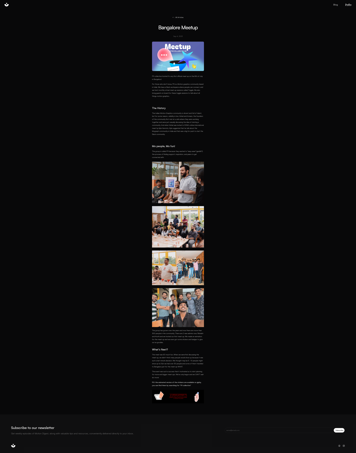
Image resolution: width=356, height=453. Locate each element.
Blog (335, 4)
